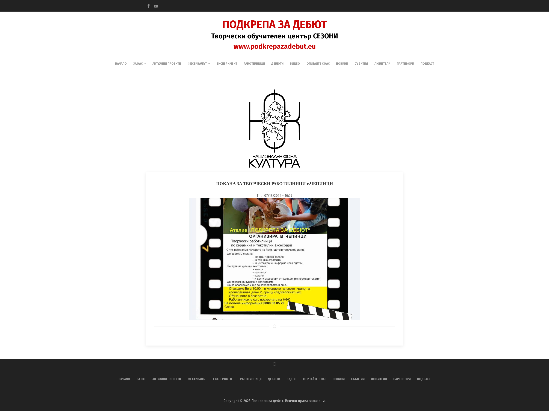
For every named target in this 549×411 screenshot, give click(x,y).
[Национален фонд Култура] (274, 128)
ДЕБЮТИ (277, 63)
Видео (295, 63)
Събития (361, 63)
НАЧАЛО (121, 63)
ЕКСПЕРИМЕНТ (227, 63)
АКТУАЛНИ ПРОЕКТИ (166, 63)
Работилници (254, 63)
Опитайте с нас (318, 63)
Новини (342, 63)
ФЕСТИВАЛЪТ (197, 379)
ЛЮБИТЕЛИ (382, 63)
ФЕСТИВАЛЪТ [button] (197, 63)
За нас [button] (138, 63)
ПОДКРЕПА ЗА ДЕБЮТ (274, 24)
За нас (141, 379)
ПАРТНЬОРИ (405, 63)
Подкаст (427, 63)
